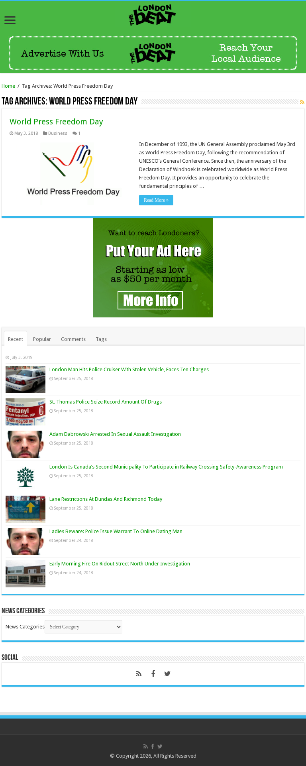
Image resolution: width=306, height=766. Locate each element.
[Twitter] (167, 674)
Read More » (156, 200)
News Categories (25, 627)
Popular (42, 339)
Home (8, 86)
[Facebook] (153, 674)
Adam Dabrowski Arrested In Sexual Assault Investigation (115, 434)
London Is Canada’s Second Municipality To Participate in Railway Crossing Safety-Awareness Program (166, 467)
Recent (15, 339)
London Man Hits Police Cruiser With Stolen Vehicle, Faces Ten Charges (129, 369)
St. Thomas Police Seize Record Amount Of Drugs (105, 402)
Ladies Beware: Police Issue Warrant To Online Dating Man (115, 531)
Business (57, 133)
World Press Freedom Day (56, 121)
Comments (73, 339)
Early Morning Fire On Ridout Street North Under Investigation (119, 564)
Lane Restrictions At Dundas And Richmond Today (105, 499)
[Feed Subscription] (302, 102)
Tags (101, 339)
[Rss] (138, 674)
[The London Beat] (153, 13)
